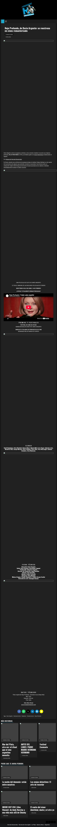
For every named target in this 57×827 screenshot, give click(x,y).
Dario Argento (10, 716)
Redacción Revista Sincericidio (14, 159)
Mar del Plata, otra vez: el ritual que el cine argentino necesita (9, 750)
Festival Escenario (44, 746)
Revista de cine (30, 716)
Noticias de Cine (17, 716)
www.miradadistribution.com (28, 704)
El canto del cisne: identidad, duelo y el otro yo (42, 808)
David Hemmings (38, 154)
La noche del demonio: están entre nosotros (14, 783)
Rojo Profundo (38, 716)
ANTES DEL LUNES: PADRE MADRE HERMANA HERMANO (28, 748)
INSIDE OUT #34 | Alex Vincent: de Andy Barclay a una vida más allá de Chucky (14, 810)
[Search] (55, 21)
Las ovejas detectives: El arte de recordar (40, 783)
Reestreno (24, 716)
